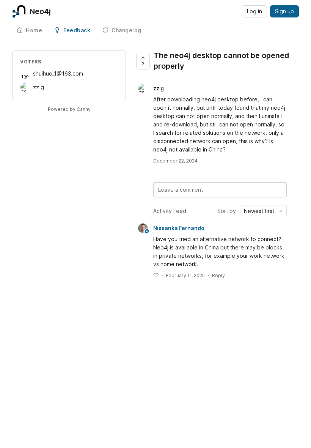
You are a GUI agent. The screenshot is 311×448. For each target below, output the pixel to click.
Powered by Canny (69, 109)
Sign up (284, 11)
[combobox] (263, 211)
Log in (254, 11)
